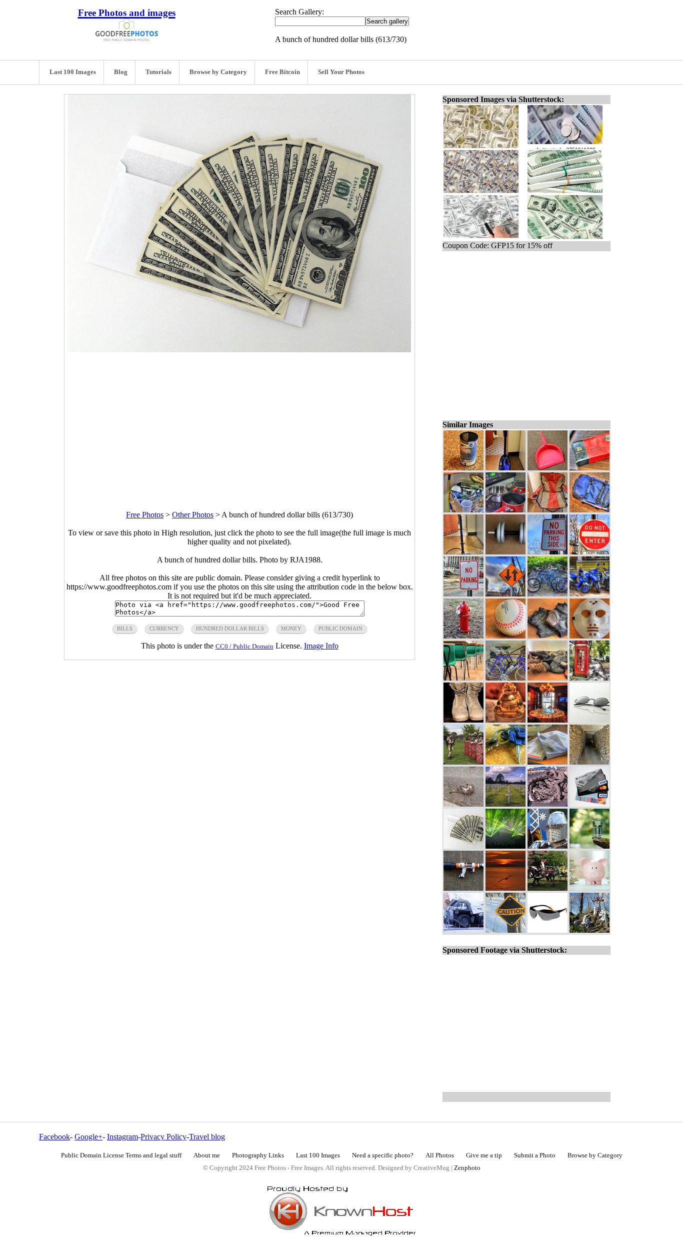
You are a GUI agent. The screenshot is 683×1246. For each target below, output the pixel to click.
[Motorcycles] (590, 593)
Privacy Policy (163, 1136)
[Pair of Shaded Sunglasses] (590, 720)
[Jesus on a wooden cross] (590, 930)
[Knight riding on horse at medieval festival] (548, 888)
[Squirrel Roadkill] (464, 804)
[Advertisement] (239, 422)
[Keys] (506, 762)
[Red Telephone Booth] (590, 678)
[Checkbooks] (548, 762)
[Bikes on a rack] (548, 593)
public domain (340, 629)
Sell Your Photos (341, 72)
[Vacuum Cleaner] (506, 467)
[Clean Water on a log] (590, 846)
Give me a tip (484, 1155)
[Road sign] (506, 593)
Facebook (54, 1136)
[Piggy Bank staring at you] (590, 888)
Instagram (122, 1136)
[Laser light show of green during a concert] (506, 846)
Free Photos (145, 514)
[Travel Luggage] (590, 509)
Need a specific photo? (383, 1155)
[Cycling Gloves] (548, 636)
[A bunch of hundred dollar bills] (464, 846)
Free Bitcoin (282, 72)
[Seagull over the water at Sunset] (506, 888)
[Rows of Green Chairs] (464, 678)
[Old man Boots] (464, 720)
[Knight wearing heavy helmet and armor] (548, 846)
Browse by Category (218, 72)
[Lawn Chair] (548, 509)
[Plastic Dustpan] (548, 467)
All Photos (440, 1155)
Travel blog (207, 1136)
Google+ (88, 1136)
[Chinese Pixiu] (506, 720)
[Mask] (590, 636)
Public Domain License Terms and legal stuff (121, 1155)
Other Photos (193, 514)
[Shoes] (548, 678)
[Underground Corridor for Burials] (590, 762)
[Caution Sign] (506, 930)
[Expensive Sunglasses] (548, 930)
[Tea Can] (464, 467)
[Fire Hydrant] (464, 636)
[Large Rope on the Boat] (548, 804)
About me (207, 1155)
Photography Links (258, 1155)
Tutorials (159, 72)
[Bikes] (506, 678)
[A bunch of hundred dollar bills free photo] (239, 349)
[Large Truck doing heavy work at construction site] (464, 930)
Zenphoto (467, 1167)
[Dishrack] (464, 509)
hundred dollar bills (230, 629)
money (291, 629)
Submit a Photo (535, 1155)
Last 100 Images (73, 72)
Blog (121, 72)
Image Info (321, 646)
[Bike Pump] (464, 551)
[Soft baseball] (506, 636)
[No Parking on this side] (548, 551)
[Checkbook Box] (590, 467)
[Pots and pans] (506, 509)
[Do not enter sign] (590, 551)
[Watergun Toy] (464, 888)
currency (164, 629)
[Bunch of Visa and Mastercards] (590, 804)
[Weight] (506, 551)
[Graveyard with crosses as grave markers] (506, 804)
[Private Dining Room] (548, 720)
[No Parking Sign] (464, 593)
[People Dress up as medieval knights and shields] (464, 762)
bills (124, 629)
